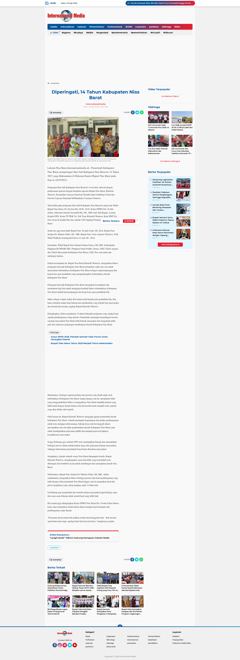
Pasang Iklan (177, 640)
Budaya (79, 32)
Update (130, 221)
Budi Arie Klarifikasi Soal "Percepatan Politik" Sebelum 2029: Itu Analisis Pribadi (161, 3)
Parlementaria (115, 27)
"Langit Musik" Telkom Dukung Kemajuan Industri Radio (79, 537)
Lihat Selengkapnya (169, 244)
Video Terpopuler (159, 89)
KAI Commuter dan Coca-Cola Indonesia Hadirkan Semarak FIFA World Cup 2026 (182, 151)
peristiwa (154, 27)
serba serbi (110, 647)
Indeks (53, 27)
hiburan (169, 32)
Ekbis (177, 27)
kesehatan (152, 640)
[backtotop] (120, 626)
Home (53, 3)
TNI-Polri (156, 32)
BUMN (129, 27)
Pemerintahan (96, 27)
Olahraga (154, 107)
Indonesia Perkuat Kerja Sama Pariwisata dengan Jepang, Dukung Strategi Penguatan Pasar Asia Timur (162, 232)
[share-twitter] (137, 112)
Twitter (71, 648)
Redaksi (175, 636)
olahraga (166, 27)
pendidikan (153, 643)
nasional (81, 27)
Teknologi (110, 640)
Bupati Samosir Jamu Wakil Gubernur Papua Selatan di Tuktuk (163, 220)
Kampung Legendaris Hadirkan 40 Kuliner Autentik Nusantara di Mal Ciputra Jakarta (163, 182)
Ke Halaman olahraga (169, 161)
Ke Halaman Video (170, 96)
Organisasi (103, 32)
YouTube (76, 648)
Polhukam (90, 640)
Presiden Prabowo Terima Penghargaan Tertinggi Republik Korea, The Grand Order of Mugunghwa (162, 195)
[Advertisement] (120, 57)
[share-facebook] (133, 112)
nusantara (140, 27)
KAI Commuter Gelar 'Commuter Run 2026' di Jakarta (158, 127)
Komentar (56, 113)
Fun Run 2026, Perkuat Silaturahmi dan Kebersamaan (158, 151)
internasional (67, 27)
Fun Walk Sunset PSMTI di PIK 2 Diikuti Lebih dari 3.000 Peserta (182, 127)
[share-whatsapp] (142, 112)
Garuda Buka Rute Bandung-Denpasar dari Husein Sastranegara (161, 207)
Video (55, 32)
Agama (66, 32)
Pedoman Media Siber (181, 643)
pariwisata (131, 643)
